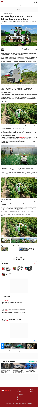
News (2, 5)
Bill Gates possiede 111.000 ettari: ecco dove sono (12, 299)
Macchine (6, 310)
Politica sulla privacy (8, 403)
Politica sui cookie (15, 403)
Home (1, 13)
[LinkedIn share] (19, 259)
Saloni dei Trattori (21, 5)
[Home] (7, 2)
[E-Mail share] (23, 259)
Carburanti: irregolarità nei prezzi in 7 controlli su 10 (12, 319)
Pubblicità (31, 391)
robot (22, 87)
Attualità (6, 300)
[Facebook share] (14, 259)
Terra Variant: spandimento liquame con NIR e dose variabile (13, 312)
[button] (3, 240)
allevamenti (7, 303)
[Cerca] (34, 2)
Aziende (10, 13)
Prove (5, 5)
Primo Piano (8, 5)
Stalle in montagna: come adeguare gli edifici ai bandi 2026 (13, 302)
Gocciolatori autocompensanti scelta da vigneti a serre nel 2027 (14, 305)
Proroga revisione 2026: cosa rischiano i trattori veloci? (12, 315)
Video (13, 5)
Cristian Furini (8, 48)
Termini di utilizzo (30, 403)
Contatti (31, 393)
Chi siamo (31, 389)
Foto (16, 5)
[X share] (16, 259)
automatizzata (22, 137)
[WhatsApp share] (21, 259)
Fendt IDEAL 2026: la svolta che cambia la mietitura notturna (13, 309)
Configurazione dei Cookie (22, 403)
